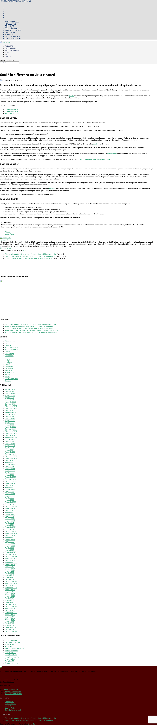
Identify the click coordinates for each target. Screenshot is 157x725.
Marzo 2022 (9, 500)
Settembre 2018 (11, 588)
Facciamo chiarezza (12, 642)
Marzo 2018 (9, 600)
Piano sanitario (11, 48)
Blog (7, 52)
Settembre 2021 (11, 512)
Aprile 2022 (9, 498)
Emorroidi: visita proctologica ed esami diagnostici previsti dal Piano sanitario (34, 330)
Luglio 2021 (9, 517)
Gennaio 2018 (10, 604)
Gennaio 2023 (10, 479)
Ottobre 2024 (10, 435)
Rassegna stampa (11, 663)
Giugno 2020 (10, 544)
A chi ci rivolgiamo (12, 50)
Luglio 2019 (9, 567)
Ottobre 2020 (10, 535)
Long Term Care (11, 655)
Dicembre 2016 (11, 631)
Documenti (10, 32)
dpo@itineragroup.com (13, 694)
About (7, 232)
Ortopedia (9, 368)
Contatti (8, 56)
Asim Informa (11, 28)
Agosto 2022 (10, 489)
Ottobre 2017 (10, 610)
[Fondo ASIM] (5, 238)
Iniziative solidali (13, 30)
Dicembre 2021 (11, 506)
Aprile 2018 (9, 598)
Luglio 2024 (9, 441)
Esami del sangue (11, 347)
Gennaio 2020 (10, 554)
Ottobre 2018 (10, 585)
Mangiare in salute (12, 657)
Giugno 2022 (10, 494)
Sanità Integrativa (11, 379)
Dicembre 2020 (11, 531)
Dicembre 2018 (11, 581)
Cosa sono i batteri (12, 111)
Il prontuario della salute (14, 648)
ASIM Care (9, 26)
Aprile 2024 (9, 448)
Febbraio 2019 (10, 577)
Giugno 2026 (10, 393)
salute (71, 96)
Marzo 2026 (9, 400)
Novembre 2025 (11, 408)
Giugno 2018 (10, 594)
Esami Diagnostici (12, 349)
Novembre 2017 (11, 608)
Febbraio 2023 (10, 477)
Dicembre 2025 (11, 406)
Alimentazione (10, 341)
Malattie (8, 360)
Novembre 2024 (11, 433)
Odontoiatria (10, 366)
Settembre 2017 (11, 613)
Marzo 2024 (9, 450)
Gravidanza (9, 356)
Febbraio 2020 (10, 552)
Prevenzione (9, 372)
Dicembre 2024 (11, 431)
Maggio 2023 (10, 471)
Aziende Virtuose (13, 38)
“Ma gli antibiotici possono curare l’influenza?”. (96, 159)
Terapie (8, 381)
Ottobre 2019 (10, 560)
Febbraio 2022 (10, 502)
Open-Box (32, 724)
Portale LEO (9, 661)
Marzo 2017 (9, 625)
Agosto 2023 (10, 464)
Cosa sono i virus (11, 109)
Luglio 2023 (9, 466)
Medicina (8, 362)
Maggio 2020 (10, 546)
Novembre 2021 (11, 508)
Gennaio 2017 (10, 629)
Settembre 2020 (11, 537)
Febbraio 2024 (10, 452)
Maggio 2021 (10, 521)
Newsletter (10, 24)
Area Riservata (12, 22)
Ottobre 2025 (10, 410)
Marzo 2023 (9, 475)
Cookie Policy (10, 708)
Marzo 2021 (9, 525)
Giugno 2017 (10, 619)
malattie (52, 188)
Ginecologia (9, 354)
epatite (95, 144)
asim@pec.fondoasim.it (12, 692)
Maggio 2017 (10, 621)
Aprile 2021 (9, 523)
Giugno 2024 (10, 444)
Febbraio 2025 (10, 427)
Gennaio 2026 (10, 404)
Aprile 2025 (9, 423)
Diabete (8, 345)
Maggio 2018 (10, 596)
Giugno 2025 (10, 418)
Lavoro (7, 358)
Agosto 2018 (10, 590)
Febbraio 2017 (10, 627)
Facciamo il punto (12, 113)
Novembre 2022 (11, 483)
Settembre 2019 (11, 562)
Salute (7, 374)
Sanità (7, 377)
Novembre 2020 (11, 533)
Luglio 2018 (9, 592)
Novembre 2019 (11, 558)
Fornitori (9, 34)
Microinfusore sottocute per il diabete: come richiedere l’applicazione (31, 332)
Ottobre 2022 (10, 485)
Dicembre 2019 (11, 556)
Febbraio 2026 (10, 402)
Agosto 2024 (10, 439)
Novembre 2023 (11, 458)
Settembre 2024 (11, 437)
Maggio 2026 (10, 396)
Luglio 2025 (9, 416)
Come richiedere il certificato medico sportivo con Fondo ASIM (29, 258)
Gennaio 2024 (10, 454)
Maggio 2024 (10, 446)
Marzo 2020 (9, 550)
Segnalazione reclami (13, 710)
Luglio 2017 (9, 617)
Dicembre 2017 (11, 606)
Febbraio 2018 (10, 602)
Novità (7, 364)
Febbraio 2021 (10, 527)
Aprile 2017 (9, 623)
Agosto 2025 (10, 414)
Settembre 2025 (11, 412)
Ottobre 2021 (10, 510)
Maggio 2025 (10, 421)
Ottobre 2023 (10, 460)
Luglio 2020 (9, 542)
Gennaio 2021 (10, 529)
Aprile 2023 (9, 473)
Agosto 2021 (10, 514)
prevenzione (112, 153)
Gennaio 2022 (10, 504)
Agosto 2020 (10, 540)
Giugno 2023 (10, 469)
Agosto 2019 (10, 565)
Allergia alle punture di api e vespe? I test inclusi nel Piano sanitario (30, 254)
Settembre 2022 (11, 487)
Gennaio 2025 (10, 429)
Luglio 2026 (9, 391)
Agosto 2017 (10, 615)
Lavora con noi (12, 36)
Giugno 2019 (10, 569)
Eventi (7, 351)
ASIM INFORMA (11, 640)
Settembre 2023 (11, 462)
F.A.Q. (6, 54)
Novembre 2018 (11, 583)
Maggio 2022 (10, 496)
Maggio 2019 (10, 571)
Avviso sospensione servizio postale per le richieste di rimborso (29, 256)
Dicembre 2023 (11, 456)
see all (24, 250)
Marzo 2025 (9, 425)
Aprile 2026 (9, 398)
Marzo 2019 (9, 575)
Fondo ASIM (9, 46)
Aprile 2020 (9, 548)
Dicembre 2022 (11, 481)
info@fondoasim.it (11, 689)
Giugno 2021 (10, 519)
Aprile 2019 (9, 573)
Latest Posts (9, 234)
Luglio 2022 (9, 492)
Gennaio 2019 (10, 579)
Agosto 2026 (10, 389)
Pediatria (8, 370)
